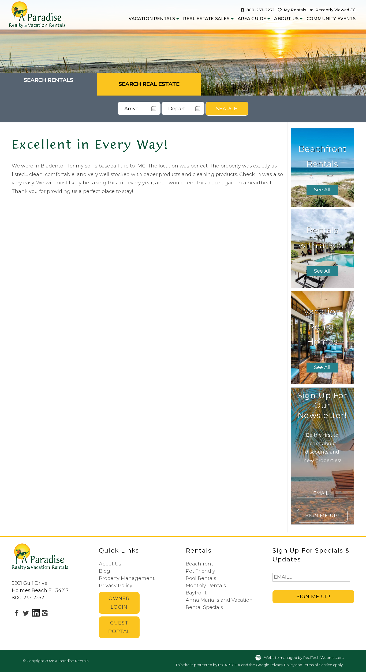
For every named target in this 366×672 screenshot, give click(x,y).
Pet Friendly (200, 571)
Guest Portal (119, 627)
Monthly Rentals (206, 586)
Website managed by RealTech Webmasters (303, 657)
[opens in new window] (16, 613)
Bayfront (196, 593)
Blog (104, 571)
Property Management (127, 578)
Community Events (331, 18)
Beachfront (199, 564)
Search (227, 109)
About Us (286, 18)
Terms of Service (317, 665)
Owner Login (119, 603)
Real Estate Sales (206, 18)
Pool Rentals (201, 578)
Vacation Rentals (152, 18)
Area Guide (252, 18)
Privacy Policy (115, 586)
